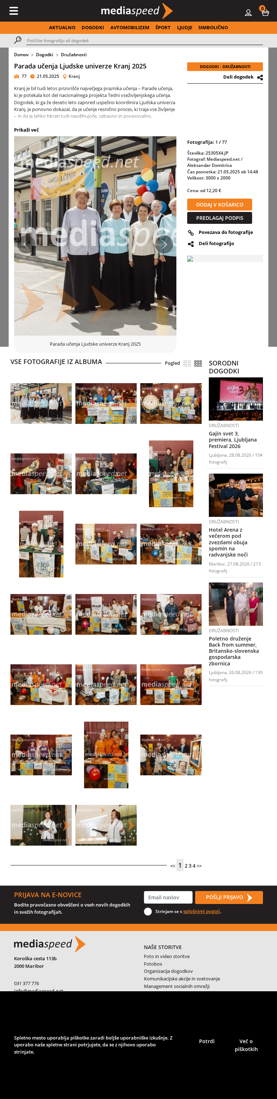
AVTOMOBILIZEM (129, 27)
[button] (265, 12)
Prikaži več (26, 130)
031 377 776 (26, 983)
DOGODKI (93, 27)
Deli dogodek (238, 77)
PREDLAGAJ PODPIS (219, 217)
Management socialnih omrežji (177, 986)
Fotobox (153, 964)
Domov (21, 54)
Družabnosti (74, 54)
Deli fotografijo (216, 243)
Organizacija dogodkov (168, 971)
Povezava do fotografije (226, 232)
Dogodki (44, 54)
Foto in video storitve (167, 956)
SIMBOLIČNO (213, 27)
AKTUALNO (62, 27)
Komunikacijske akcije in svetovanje (182, 978)
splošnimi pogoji (201, 911)
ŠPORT (163, 27)
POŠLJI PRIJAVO (225, 897)
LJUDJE (184, 27)
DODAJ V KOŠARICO (219, 204)
